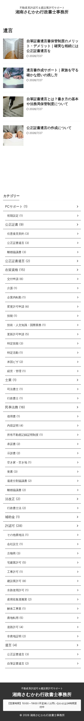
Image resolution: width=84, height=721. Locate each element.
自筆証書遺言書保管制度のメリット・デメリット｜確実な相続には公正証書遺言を (52, 46)
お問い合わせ (56, 703)
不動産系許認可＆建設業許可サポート (42, 688)
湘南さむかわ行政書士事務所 (42, 11)
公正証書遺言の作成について (49, 128)
